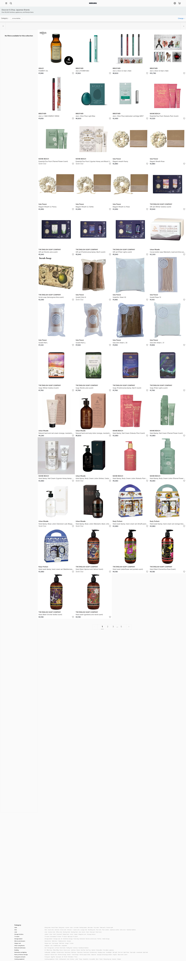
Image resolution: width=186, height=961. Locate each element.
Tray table (96, 927)
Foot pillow (105, 950)
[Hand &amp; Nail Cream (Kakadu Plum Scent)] (130, 410)
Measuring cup (107, 959)
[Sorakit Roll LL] (93, 320)
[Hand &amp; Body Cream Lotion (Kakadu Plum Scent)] (130, 455)
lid (61, 938)
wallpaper (47, 945)
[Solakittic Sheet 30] (130, 274)
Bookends (82, 938)
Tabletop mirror (62, 941)
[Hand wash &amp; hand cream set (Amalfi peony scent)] (130, 501)
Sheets (78, 950)
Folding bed (69, 947)
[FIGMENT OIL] (56, 48)
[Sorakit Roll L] (56, 320)
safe (51, 945)
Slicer (97, 959)
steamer (114, 959)
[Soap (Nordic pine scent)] (93, 365)
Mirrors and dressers (19, 941)
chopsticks (85, 959)
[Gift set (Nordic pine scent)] (56, 229)
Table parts (102, 927)
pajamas (111, 950)
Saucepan (58, 956)
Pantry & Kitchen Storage (21, 954)
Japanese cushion (114, 929)
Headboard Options (83, 947)
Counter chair (51, 932)
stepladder (64, 945)
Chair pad (92, 932)
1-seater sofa (76, 929)
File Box (99, 938)
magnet (115, 954)
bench (83, 932)
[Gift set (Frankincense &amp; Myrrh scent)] (93, 229)
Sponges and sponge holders (104, 954)
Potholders (70, 956)
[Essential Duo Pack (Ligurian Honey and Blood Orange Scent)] (93, 138)
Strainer (72, 959)
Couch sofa (51, 929)
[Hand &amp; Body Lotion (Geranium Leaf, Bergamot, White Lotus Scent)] (56, 501)
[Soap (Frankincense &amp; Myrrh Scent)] (130, 365)
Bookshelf (59, 934)
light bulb (145, 952)
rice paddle (92, 959)
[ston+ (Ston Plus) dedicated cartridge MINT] (130, 93)
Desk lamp (86, 952)
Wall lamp (73, 952)
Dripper (119, 959)
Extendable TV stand (55, 936)
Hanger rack (17, 943)
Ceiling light (47, 952)
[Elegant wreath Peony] (130, 138)
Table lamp (80, 952)
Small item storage (68, 938)
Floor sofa (98, 929)
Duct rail (120, 952)
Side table (90, 927)
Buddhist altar (57, 945)
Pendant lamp (60, 952)
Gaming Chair (74, 932)
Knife (56, 959)
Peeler (101, 959)
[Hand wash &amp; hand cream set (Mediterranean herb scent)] (56, 546)
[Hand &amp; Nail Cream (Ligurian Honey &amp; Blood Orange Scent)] (56, 455)
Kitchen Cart (53, 954)
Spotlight (53, 952)
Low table (76, 927)
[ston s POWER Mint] (93, 48)
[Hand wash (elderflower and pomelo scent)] (130, 546)
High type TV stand (72, 936)
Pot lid (65, 956)
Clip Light (114, 952)
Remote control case (91, 938)
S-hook (71, 943)
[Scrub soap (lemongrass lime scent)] (56, 274)
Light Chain (126, 952)
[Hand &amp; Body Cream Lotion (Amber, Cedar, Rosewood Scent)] (93, 455)
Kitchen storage (62, 954)
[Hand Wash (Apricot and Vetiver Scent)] (93, 546)
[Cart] (179, 3)
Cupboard (47, 954)
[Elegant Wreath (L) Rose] (130, 184)
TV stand (16, 936)
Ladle (76, 959)
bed (45, 947)
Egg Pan (53, 956)
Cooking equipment (19, 959)
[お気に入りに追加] (73, 73)
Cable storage (105, 938)
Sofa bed (57, 929)
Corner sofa (63, 929)
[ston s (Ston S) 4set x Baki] (130, 48)
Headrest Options (131, 929)
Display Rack (66, 934)
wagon (76, 934)
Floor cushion (105, 929)
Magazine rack (82, 934)
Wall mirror (54, 941)
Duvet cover (67, 950)
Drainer (69, 954)
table (15, 927)
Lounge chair (83, 929)
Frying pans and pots (19, 956)
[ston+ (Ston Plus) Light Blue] (93, 93)
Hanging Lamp (101, 952)
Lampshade (139, 952)
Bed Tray (88, 950)
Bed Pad (83, 950)
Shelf (54, 934)
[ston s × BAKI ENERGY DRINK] (56, 93)
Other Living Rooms (19, 945)
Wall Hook (61, 943)
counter (67, 927)
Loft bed (57, 947)
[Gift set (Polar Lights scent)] (130, 229)
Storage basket (18, 938)
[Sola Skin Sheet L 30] (130, 320)
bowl (68, 959)
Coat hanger (55, 943)
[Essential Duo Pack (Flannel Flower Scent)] (56, 138)
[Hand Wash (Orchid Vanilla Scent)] (56, 591)
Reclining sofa (91, 929)
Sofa (15, 929)
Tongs (80, 959)
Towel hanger (75, 954)
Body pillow (99, 950)
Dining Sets (61, 927)
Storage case (56, 938)
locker (71, 934)
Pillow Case (49, 950)
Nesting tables (83, 927)
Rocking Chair (66, 932)
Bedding (16, 950)
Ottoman (69, 929)
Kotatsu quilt (109, 927)
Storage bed (50, 947)
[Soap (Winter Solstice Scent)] (56, 365)
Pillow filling (56, 950)
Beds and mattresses (19, 947)
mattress (75, 947)
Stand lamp (67, 952)
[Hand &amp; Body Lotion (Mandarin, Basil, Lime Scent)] (93, 501)
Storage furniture (18, 934)
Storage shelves (91, 934)
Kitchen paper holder (85, 954)
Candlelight (109, 952)
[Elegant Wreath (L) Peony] (56, 184)
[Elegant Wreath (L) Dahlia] (93, 184)
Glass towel (120, 954)
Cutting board (62, 959)
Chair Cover (98, 932)
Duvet (61, 950)
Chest (50, 934)
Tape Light (132, 952)
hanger (67, 943)
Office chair (59, 932)
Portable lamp (93, 952)
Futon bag (76, 938)
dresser (69, 941)
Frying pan (47, 956)
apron (125, 954)
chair (15, 932)
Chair (87, 932)
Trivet (75, 956)
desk (71, 927)
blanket (93, 950)
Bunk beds (62, 947)
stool (80, 932)
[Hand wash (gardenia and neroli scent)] (93, 591)
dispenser (93, 954)
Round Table (54, 927)
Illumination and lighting (20, 952)
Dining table (48, 927)
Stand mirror (48, 941)
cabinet (46, 934)
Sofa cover (123, 929)
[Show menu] (7, 3)
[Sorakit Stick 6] (93, 274)
